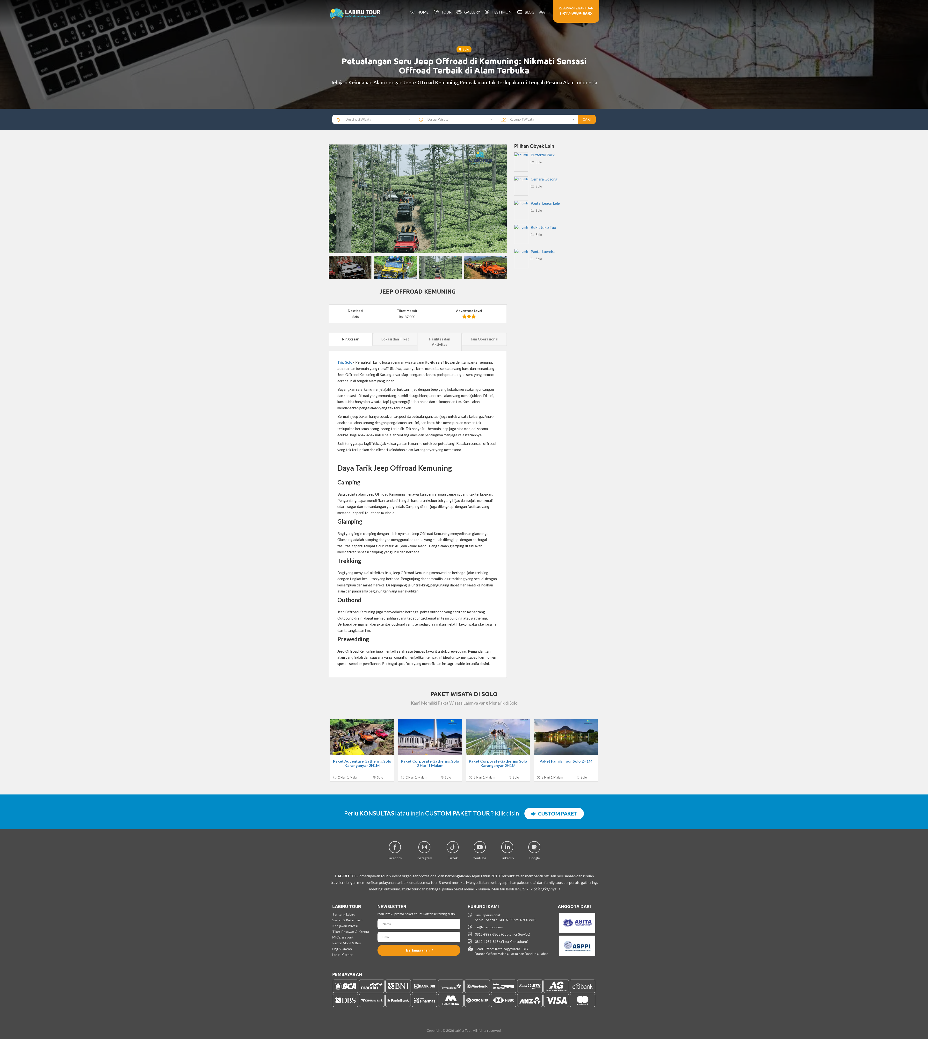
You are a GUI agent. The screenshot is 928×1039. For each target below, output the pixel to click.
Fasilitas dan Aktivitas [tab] (439, 341)
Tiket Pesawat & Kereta (350, 932)
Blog (528, 12)
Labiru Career (342, 954)
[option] (417, 198)
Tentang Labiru (343, 914)
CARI (587, 119)
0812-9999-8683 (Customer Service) (502, 934)
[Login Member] (542, 12)
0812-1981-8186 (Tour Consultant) (501, 941)
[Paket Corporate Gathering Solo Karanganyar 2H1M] (498, 737)
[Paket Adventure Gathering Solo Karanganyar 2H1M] (362, 737)
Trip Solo (344, 362)
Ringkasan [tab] (350, 339)
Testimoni (501, 12)
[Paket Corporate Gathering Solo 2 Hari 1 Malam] (430, 737)
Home (422, 12)
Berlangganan (418, 950)
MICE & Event (343, 937)
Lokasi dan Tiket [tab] (395, 339)
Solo (465, 49)
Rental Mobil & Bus (346, 943)
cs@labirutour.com (489, 927)
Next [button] (498, 198)
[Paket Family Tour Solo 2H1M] (566, 737)
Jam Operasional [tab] (484, 339)
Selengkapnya (545, 889)
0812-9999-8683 (576, 13)
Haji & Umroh (342, 949)
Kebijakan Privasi (345, 926)
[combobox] (373, 119)
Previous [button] (337, 198)
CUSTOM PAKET (556, 813)
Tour (445, 12)
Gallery (471, 12)
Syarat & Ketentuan (347, 920)
